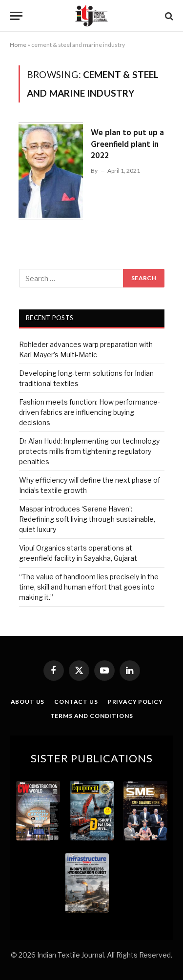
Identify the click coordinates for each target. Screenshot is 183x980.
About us (28, 701)
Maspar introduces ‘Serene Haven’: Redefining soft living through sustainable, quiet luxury (87, 519)
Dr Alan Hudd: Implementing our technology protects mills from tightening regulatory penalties (89, 451)
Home (18, 44)
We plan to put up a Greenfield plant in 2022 (127, 144)
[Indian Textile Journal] (91, 16)
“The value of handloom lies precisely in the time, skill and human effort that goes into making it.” (89, 586)
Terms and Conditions (91, 715)
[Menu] (16, 16)
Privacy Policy (135, 701)
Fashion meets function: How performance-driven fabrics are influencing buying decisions (89, 412)
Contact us (76, 701)
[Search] (168, 16)
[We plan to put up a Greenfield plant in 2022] (51, 171)
